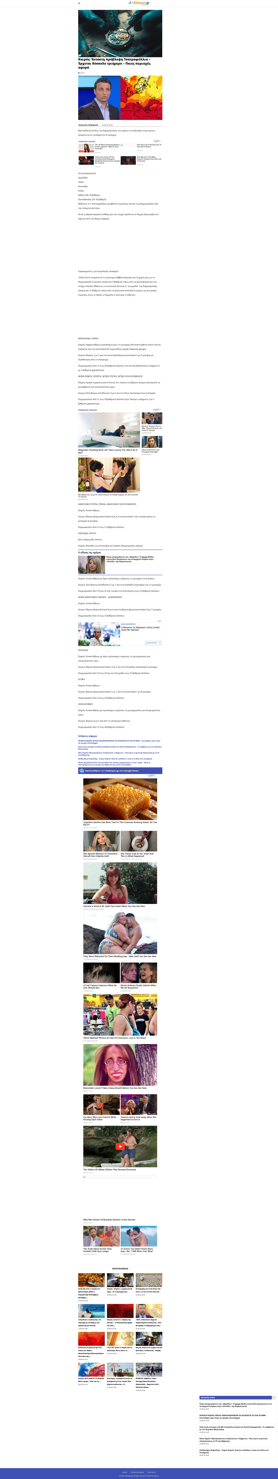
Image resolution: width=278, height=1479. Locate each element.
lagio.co (156, 1476)
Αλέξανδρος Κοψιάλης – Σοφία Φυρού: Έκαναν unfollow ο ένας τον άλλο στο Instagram (115, 759)
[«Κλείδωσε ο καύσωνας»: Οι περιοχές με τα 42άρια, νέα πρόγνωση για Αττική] (91, 1311)
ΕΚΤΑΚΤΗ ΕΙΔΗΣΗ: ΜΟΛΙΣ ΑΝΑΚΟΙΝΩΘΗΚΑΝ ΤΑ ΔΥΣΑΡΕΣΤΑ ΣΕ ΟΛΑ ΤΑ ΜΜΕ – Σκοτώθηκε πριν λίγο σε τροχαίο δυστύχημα (119, 742)
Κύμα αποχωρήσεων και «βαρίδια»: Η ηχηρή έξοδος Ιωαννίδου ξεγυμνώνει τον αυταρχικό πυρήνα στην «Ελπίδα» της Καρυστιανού (130, 559)
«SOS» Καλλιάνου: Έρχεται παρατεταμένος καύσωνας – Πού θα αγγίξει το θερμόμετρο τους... (148, 1323)
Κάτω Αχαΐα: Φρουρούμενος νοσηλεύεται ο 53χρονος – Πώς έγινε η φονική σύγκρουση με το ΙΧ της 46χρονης (118, 754)
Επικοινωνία (152, 1472)
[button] (120, 33)
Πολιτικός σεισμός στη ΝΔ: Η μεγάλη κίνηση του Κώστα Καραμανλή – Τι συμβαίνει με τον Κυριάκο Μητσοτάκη (120, 748)
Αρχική (125, 1472)
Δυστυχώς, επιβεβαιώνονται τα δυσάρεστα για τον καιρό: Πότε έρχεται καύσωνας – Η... (119, 1381)
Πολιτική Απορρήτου (137, 1472)
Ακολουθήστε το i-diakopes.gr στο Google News (112, 770)
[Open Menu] (79, 3)
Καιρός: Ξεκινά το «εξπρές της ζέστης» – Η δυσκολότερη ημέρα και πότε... (119, 1323)
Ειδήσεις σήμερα (87, 736)
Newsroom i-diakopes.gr (88, 125)
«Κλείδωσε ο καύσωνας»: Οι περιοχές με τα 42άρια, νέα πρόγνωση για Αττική (89, 1323)
